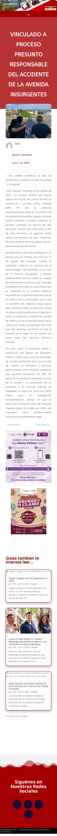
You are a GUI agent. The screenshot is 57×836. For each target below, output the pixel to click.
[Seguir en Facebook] (17, 804)
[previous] (9, 456)
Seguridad (27, 154)
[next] (48, 456)
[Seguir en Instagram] (28, 804)
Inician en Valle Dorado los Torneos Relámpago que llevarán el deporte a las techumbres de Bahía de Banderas (27, 641)
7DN (14, 584)
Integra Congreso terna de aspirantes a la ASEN (28, 580)
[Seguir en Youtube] (28, 814)
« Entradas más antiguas (17, 716)
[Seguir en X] (38, 804)
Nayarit (16, 154)
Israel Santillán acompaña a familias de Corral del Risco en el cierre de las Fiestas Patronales (28, 686)
